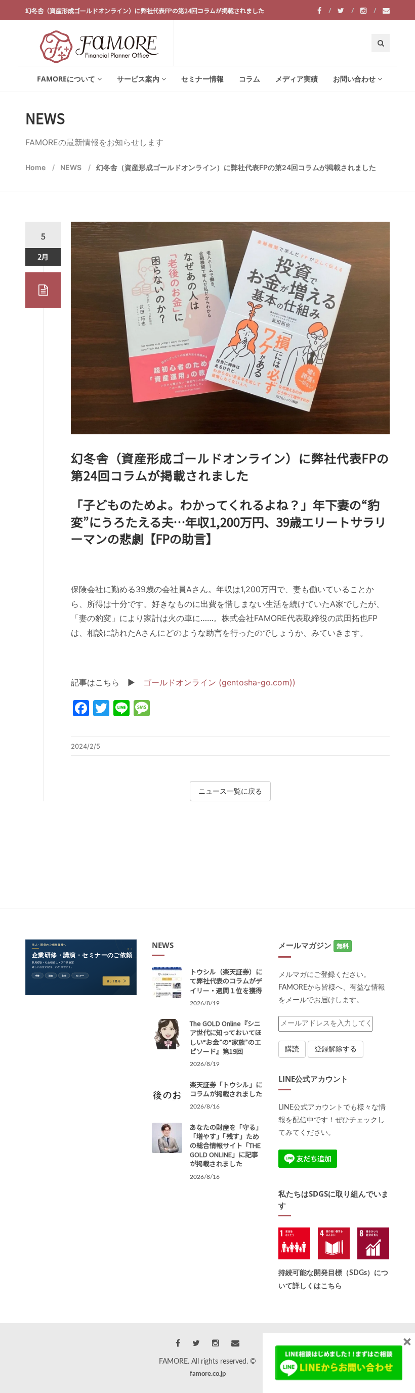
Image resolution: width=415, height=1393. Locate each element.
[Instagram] (368, 10)
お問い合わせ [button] (354, 79)
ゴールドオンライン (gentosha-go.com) (218, 682)
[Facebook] (324, 10)
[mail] (386, 10)
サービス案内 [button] (138, 79)
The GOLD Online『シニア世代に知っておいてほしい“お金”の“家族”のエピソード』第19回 (226, 1037)
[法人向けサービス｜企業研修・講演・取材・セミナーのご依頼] (81, 967)
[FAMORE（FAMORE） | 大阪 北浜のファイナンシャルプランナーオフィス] (99, 43)
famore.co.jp (208, 1374)
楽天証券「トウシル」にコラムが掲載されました (226, 1089)
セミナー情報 (202, 79)
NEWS (70, 167)
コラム (249, 79)
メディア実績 (296, 79)
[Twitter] (346, 10)
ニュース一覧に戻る (230, 791)
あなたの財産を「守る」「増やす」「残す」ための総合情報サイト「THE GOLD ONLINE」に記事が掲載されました (226, 1145)
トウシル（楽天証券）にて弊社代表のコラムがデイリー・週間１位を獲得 (226, 981)
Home (35, 167)
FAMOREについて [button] (66, 79)
